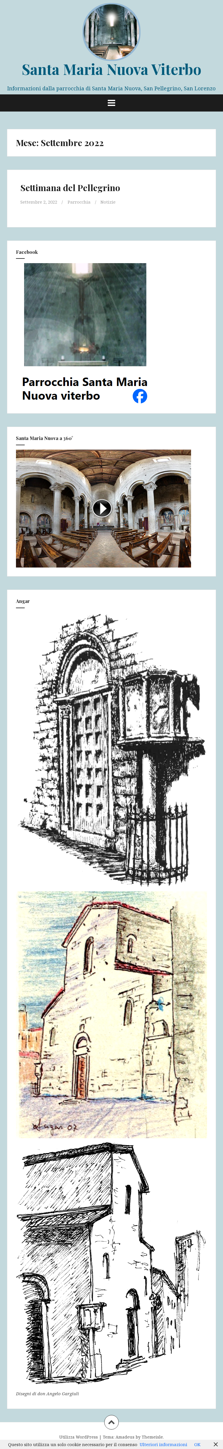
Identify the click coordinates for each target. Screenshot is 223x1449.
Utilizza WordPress (78, 1437)
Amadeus (125, 1437)
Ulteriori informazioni (163, 1444)
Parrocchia (79, 202)
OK (197, 1444)
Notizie (108, 202)
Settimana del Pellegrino (70, 187)
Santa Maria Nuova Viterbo (111, 69)
